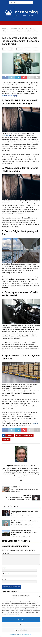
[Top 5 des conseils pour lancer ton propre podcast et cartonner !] (6, 513)
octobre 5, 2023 (16, 536)
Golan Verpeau (21, 49)
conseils (35, 423)
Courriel (5, 573)
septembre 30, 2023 (9, 49)
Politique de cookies (15, 634)
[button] (39, 597)
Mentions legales (26, 634)
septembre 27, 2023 (17, 525)
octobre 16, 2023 (17, 515)
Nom (3, 568)
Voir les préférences (21, 630)
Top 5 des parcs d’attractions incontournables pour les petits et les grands (23, 532)
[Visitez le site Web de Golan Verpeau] (21, 480)
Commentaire (6, 553)
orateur (6, 439)
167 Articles (31, 465)
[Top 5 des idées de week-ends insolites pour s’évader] (6, 523)
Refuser (21, 625)
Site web (5, 579)
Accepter (21, 619)
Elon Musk (6, 135)
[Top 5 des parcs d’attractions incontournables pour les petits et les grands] (6, 533)
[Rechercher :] (21, 2)
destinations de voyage (10, 96)
